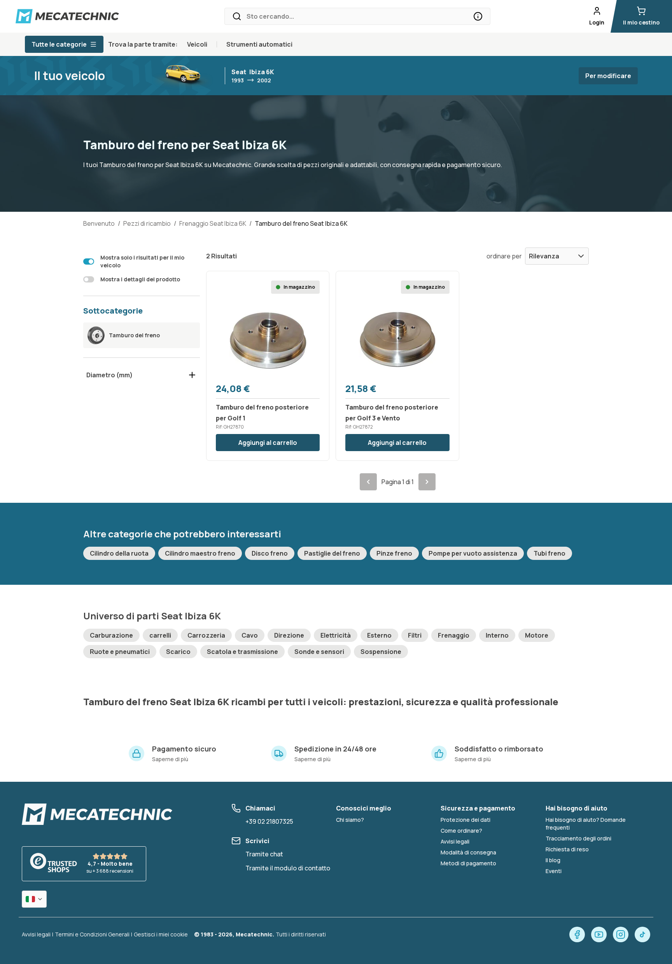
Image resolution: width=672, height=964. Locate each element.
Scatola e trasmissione (242, 651)
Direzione (289, 635)
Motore (536, 635)
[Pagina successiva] (427, 481)
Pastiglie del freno (332, 553)
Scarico (178, 651)
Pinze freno (394, 553)
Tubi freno (549, 553)
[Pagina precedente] (368, 481)
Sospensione (380, 651)
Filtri (415, 635)
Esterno (379, 635)
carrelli (160, 635)
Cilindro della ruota (119, 553)
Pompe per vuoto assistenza (473, 553)
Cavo (250, 635)
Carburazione (111, 635)
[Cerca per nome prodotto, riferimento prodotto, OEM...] (478, 16)
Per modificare (608, 75)
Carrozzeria (206, 635)
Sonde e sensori (319, 651)
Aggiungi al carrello (267, 442)
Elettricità (335, 635)
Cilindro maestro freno (200, 553)
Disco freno (270, 553)
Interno (497, 635)
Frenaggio (453, 635)
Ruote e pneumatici (120, 651)
